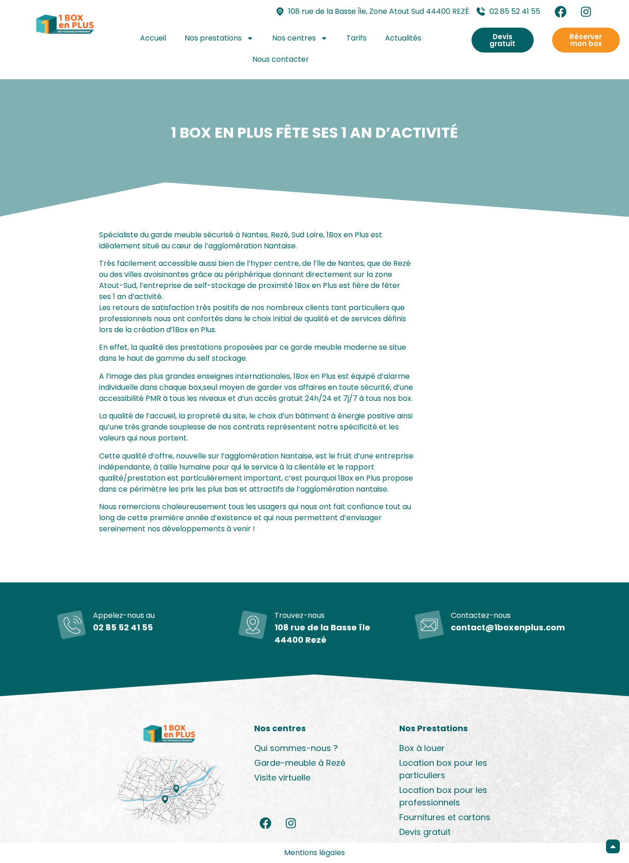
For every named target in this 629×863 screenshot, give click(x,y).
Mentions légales (314, 852)
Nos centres (294, 38)
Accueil (153, 38)
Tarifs (356, 38)
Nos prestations (213, 38)
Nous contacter (280, 59)
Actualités (403, 38)
